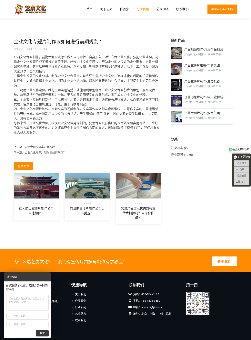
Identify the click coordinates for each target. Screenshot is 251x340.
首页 (89, 9)
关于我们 (224, 261)
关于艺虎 (106, 9)
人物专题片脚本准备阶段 (40, 147)
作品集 (124, 9)
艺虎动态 (162, 9)
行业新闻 (80, 307)
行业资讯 (142, 9)
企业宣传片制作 (194, 102)
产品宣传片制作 (194, 54)
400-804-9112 (222, 9)
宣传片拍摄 (214, 54)
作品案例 (80, 300)
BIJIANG (52, 301)
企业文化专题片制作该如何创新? (45, 152)
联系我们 (182, 9)
